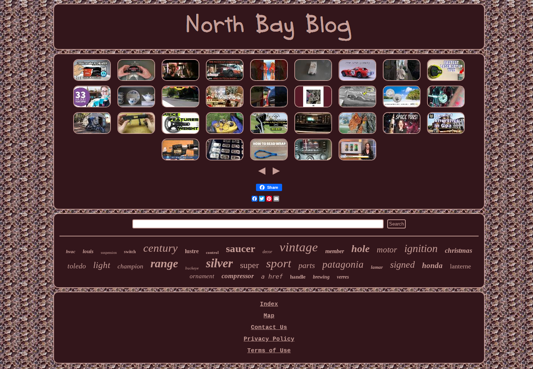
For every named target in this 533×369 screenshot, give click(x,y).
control (212, 252)
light (101, 265)
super (249, 265)
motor (387, 249)
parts (306, 265)
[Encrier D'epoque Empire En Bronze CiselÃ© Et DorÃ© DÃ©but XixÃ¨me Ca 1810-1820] (180, 81)
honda (432, 265)
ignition (421, 248)
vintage (299, 247)
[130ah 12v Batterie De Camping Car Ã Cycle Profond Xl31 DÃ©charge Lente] (92, 81)
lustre (192, 251)
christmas (458, 250)
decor (267, 251)
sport (278, 263)
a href (272, 276)
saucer (240, 248)
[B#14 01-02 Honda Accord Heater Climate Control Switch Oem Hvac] (313, 160)
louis (88, 251)
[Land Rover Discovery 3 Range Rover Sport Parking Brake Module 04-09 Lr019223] (224, 81)
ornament (202, 276)
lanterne (460, 266)
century (160, 248)
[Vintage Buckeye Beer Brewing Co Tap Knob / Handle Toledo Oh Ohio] (357, 160)
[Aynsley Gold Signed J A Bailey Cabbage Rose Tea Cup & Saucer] (92, 107)
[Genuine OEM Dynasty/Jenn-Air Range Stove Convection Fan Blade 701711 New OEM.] (313, 134)
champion (130, 266)
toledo (76, 266)
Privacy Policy (269, 339)
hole (360, 248)
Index (269, 304)
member (334, 251)
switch (130, 251)
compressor (238, 276)
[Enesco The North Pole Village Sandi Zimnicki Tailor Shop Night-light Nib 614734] (313, 107)
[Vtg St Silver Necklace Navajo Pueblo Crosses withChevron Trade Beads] (269, 160)
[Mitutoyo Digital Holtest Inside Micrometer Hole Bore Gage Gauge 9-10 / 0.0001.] (180, 160)
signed (402, 264)
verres (343, 277)
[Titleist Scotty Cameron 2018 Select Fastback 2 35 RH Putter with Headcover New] (269, 134)
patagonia (343, 264)
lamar (377, 267)
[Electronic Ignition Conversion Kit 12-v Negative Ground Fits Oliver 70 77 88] (446, 107)
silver (219, 263)
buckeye (192, 268)
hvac (70, 251)
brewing (321, 277)
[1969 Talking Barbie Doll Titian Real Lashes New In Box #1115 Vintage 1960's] (269, 81)
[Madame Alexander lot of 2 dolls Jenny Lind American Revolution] (357, 107)
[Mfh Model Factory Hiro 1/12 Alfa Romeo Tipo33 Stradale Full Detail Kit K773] (357, 81)
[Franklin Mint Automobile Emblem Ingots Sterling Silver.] (224, 160)
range (164, 263)
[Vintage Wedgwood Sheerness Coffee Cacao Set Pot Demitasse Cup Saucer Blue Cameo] (136, 107)
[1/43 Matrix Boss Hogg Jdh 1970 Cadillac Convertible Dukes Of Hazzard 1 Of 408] (313, 81)
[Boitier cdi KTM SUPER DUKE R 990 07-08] (180, 107)
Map (269, 316)
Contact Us (269, 327)
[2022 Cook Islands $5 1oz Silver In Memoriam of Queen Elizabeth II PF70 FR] (401, 107)
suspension (109, 253)
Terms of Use (269, 351)
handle (298, 277)
